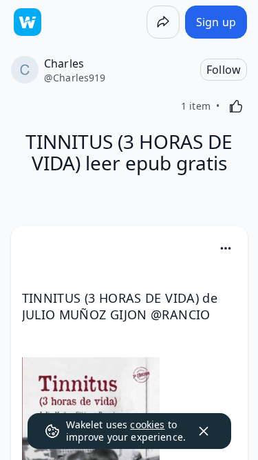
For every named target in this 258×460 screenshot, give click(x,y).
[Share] (163, 22)
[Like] (236, 106)
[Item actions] (226, 248)
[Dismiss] (204, 431)
